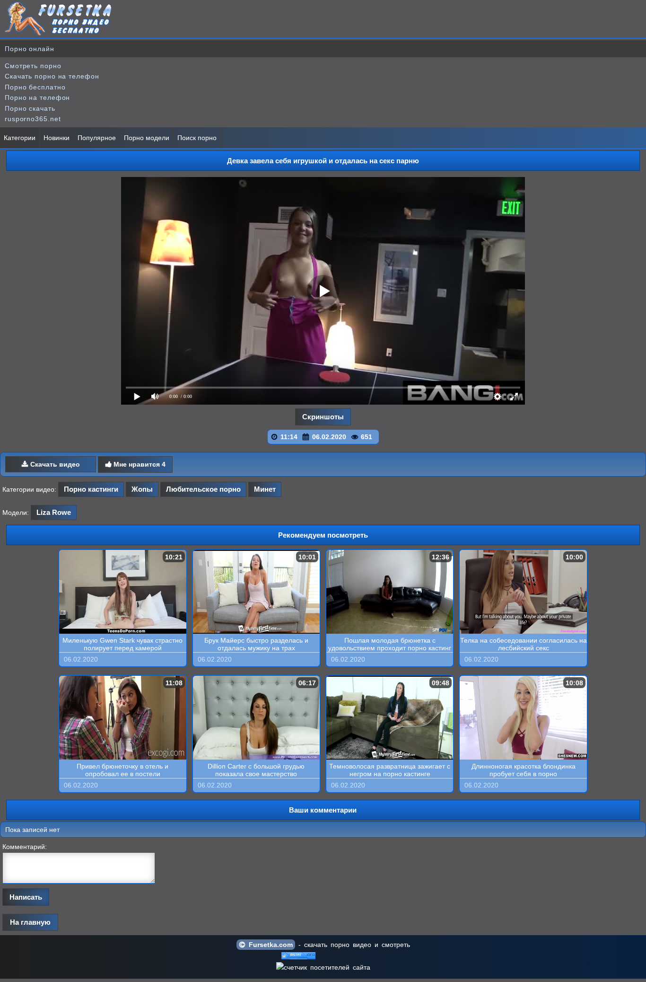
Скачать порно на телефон (52, 76)
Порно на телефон (37, 97)
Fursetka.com (269, 944)
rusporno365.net (33, 119)
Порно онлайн (29, 49)
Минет (265, 489)
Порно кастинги (91, 489)
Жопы (142, 489)
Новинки (57, 138)
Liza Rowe (53, 512)
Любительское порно (203, 489)
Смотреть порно (33, 66)
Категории (19, 138)
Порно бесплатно (35, 87)
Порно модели (146, 138)
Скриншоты (323, 417)
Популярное (97, 138)
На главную (30, 922)
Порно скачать (30, 108)
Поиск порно (197, 138)
